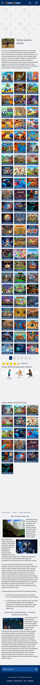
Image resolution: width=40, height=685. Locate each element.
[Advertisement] (20, 22)
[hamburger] (3, 2)
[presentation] (3, 372)
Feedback (30, 680)
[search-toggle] (30, 3)
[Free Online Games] (13, 3)
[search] (36, 669)
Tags (24, 680)
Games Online (18, 680)
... (18, 358)
